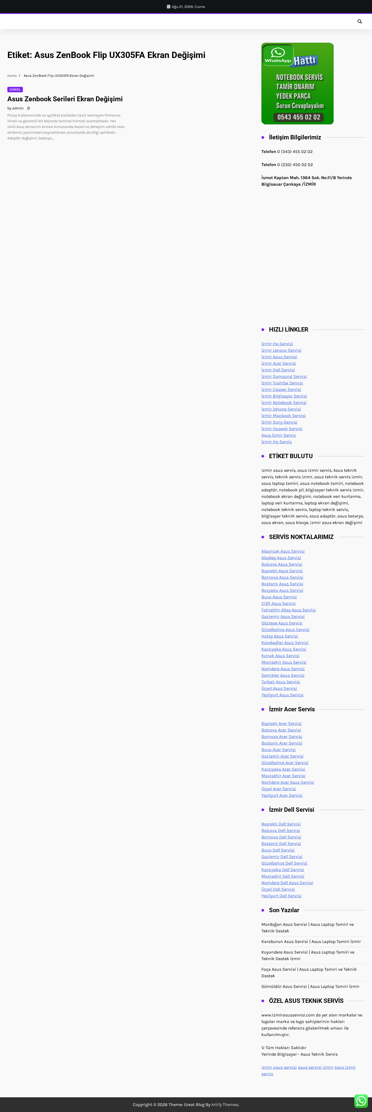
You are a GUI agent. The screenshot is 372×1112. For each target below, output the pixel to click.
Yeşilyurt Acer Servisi (282, 795)
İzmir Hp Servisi (277, 343)
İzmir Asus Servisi (279, 356)
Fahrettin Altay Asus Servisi (288, 609)
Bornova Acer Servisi (281, 736)
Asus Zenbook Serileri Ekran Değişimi (65, 99)
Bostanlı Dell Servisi (281, 843)
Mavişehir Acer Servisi (283, 775)
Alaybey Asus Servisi (281, 557)
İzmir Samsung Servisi (284, 376)
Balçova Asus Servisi (281, 564)
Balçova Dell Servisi (280, 830)
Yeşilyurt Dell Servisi (281, 895)
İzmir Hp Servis (276, 441)
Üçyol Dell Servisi (278, 889)
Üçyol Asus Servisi (279, 688)
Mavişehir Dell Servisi (282, 876)
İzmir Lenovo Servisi (281, 350)
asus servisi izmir (315, 1067)
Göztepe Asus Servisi (282, 623)
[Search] (360, 21)
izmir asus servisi (279, 1067)
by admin (15, 108)
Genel (15, 89)
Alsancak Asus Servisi (283, 551)
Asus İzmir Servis (278, 435)
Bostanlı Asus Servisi (282, 583)
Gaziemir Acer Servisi (282, 756)
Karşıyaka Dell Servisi (282, 869)
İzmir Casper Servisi (281, 389)
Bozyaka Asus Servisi (282, 590)
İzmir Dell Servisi (278, 369)
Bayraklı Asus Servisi (282, 570)
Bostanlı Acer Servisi (281, 743)
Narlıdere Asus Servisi (283, 668)
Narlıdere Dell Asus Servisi (287, 882)
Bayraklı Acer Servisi (281, 723)
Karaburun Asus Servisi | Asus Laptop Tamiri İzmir (311, 941)
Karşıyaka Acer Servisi (283, 769)
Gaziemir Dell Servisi (282, 856)
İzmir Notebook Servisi (284, 402)
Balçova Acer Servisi (281, 730)
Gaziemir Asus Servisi (283, 616)
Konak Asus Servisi (280, 655)
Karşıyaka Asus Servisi (283, 649)
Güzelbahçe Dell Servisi (284, 863)
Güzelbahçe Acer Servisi (285, 762)
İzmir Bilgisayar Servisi (284, 396)
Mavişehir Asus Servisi (284, 662)
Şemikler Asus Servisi (282, 675)
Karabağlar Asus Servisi (285, 642)
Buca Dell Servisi (278, 850)
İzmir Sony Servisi (279, 422)
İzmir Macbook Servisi (283, 415)
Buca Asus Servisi (279, 596)
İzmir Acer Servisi (278, 363)
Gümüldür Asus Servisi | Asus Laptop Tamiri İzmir (310, 986)
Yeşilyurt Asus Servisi (282, 694)
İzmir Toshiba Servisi (282, 382)
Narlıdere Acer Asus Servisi (287, 782)
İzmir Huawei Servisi (282, 428)
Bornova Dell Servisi (281, 837)
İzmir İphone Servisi (281, 409)
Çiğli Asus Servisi (278, 603)
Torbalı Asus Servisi (280, 681)
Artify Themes (224, 1104)
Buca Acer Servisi (278, 749)
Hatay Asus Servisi (279, 636)
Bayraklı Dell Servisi (281, 823)
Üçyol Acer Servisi (278, 788)
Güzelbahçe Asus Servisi (285, 629)
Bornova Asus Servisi (282, 577)
